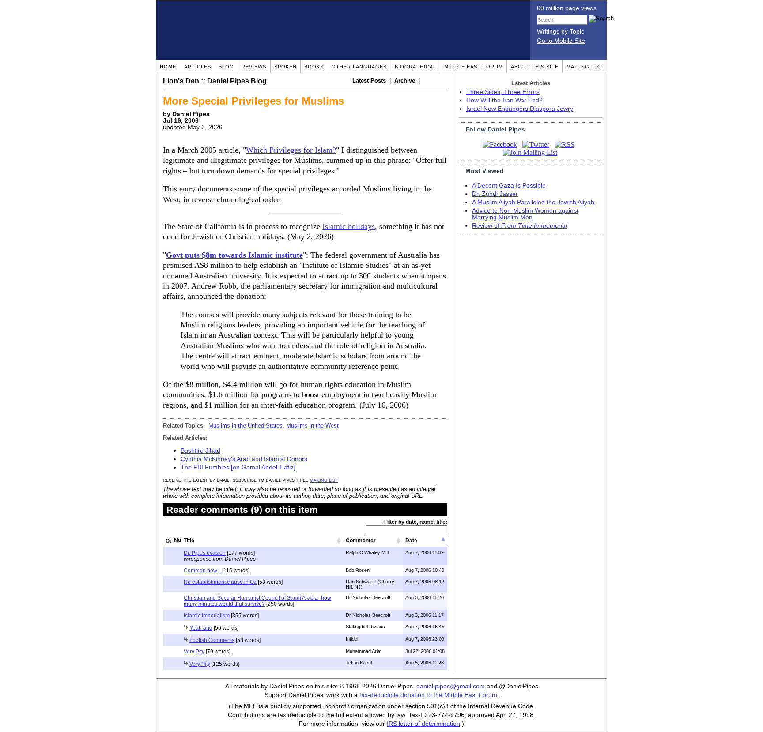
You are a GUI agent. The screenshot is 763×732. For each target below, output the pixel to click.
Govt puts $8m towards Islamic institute (234, 255)
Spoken (285, 66)
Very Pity (194, 652)
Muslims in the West (312, 425)
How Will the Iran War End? (504, 100)
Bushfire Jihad (200, 450)
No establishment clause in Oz (220, 582)
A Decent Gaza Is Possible (509, 185)
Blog (226, 66)
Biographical (415, 66)
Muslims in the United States (245, 425)
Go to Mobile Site (561, 41)
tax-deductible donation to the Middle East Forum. (429, 695)
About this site (535, 66)
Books (314, 66)
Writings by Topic (560, 31)
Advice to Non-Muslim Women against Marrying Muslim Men (525, 214)
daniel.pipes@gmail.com (450, 686)
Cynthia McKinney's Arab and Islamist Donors (244, 459)
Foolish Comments (211, 640)
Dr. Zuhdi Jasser (495, 194)
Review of (519, 225)
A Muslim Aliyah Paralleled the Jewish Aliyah (533, 202)
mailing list (324, 480)
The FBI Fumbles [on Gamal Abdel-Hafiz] (238, 467)
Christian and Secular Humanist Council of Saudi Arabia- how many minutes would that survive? (257, 601)
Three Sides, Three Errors (503, 92)
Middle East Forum (473, 66)
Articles (197, 66)
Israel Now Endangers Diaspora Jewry (519, 108)
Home (168, 66)
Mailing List (585, 66)
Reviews (254, 66)
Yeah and (200, 628)
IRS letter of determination (423, 724)
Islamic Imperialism (207, 615)
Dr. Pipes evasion (205, 553)
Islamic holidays (348, 226)
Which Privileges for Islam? (291, 150)
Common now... (202, 570)
